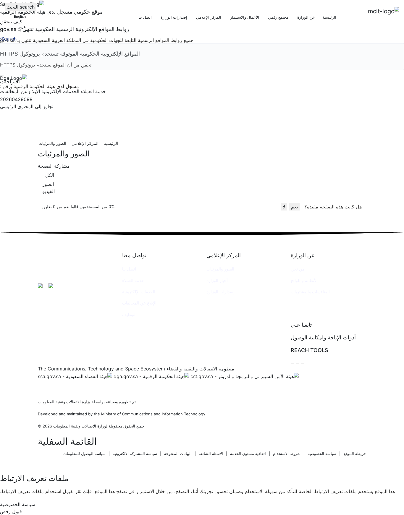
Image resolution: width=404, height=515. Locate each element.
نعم (294, 207)
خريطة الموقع (354, 453)
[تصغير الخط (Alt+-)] (297, 363)
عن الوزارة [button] (305, 17)
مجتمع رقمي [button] (277, 17)
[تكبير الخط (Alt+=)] (302, 363)
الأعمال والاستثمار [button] (244, 17)
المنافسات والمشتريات (310, 291)
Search (9, 39)
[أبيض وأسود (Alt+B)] (292, 363)
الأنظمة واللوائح (304, 280)
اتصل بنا (129, 268)
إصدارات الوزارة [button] (173, 17)
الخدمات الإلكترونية (138, 291)
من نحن (298, 268)
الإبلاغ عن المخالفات (139, 302)
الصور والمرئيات (220, 268)
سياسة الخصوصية (322, 453)
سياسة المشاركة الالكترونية (135, 453)
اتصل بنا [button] (144, 17)
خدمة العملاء (133, 280)
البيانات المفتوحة (178, 453)
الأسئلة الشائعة (211, 453)
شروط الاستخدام (286, 453)
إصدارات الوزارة (220, 291)
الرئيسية (329, 17)
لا (283, 207)
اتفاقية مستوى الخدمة (248, 453)
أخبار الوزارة (217, 280)
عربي (22, 27)
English (20, 16)
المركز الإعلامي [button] (208, 17)
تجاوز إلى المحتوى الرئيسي (26, 106)
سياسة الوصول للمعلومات (84, 453)
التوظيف (129, 314)
